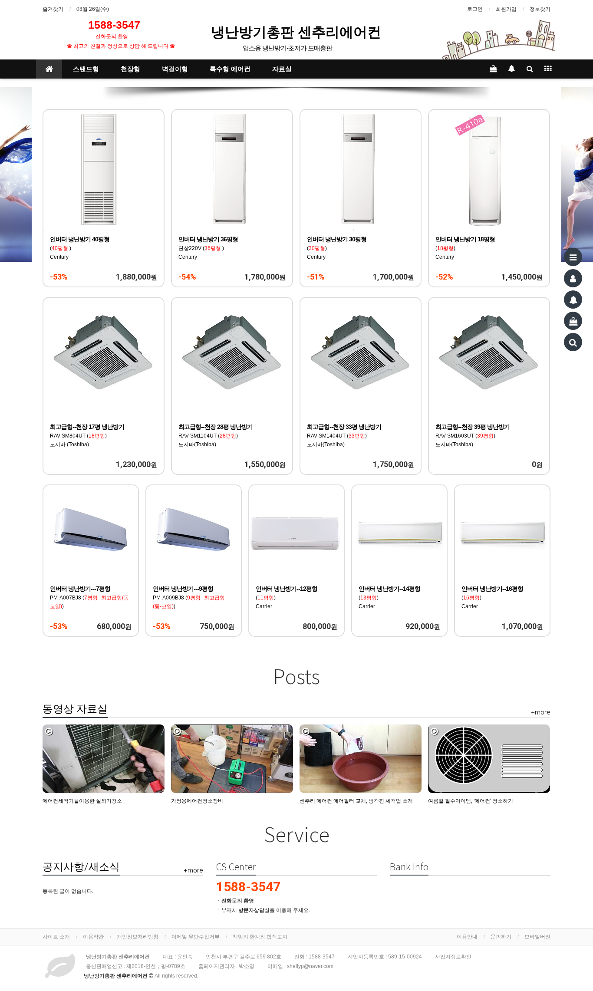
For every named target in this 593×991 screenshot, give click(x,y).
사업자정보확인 (453, 957)
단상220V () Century (208, 248)
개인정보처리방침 (137, 937)
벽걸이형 (175, 69)
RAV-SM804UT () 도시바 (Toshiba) (87, 436)
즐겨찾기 (53, 9)
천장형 (130, 69)
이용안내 (467, 937)
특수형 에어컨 (230, 69)
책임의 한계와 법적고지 (260, 937)
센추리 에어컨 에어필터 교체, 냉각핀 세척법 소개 (356, 801)
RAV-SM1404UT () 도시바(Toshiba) (344, 436)
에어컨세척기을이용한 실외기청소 (82, 801)
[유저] (573, 278)
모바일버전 (537, 937)
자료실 (282, 69)
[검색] (573, 342)
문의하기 (501, 937)
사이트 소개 (56, 937)
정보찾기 (540, 9)
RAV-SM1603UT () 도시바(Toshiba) (472, 436)
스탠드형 (86, 69)
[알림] (573, 299)
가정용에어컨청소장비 (197, 801)
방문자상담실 (254, 910)
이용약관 (93, 937)
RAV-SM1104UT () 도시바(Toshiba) (215, 436)
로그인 (475, 9)
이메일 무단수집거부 (195, 937)
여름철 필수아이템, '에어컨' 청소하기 (470, 801)
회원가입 (506, 9)
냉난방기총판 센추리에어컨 (298, 31)
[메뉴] (573, 257)
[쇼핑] (573, 321)
